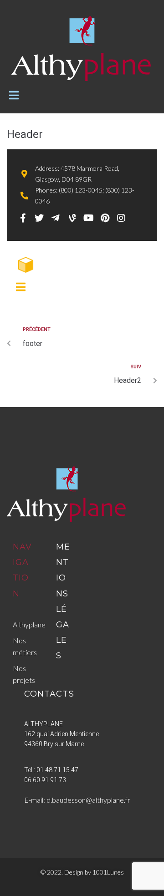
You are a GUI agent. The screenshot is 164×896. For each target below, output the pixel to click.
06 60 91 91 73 (45, 780)
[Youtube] (88, 218)
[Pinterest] (104, 218)
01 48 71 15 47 (57, 770)
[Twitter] (39, 218)
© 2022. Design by (66, 872)
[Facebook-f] (22, 218)
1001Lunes (108, 872)
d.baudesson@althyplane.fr (88, 799)
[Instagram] (121, 218)
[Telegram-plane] (55, 218)
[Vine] (72, 218)
